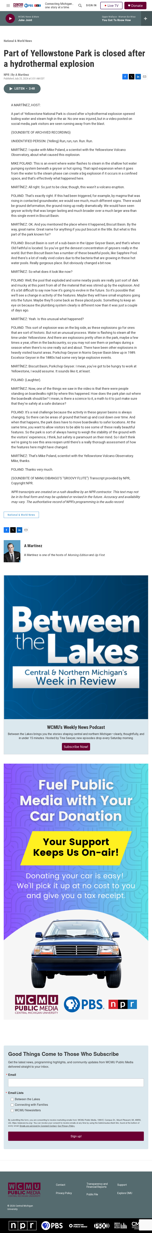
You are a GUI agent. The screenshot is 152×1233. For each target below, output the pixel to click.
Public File (92, 1194)
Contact (60, 1184)
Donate (137, 6)
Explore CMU (124, 1193)
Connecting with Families (31, 1104)
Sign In (91, 5)
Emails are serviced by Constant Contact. (38, 1125)
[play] (10, 18)
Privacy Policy (64, 1193)
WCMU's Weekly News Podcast (76, 727)
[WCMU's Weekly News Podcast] (76, 647)
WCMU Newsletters (28, 1110)
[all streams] (146, 18)
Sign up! (76, 1136)
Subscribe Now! (76, 746)
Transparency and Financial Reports (97, 1185)
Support (122, 1184)
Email (12, 1074)
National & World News (18, 41)
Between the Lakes (27, 1099)
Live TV (113, 5)
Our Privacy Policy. (66, 1125)
